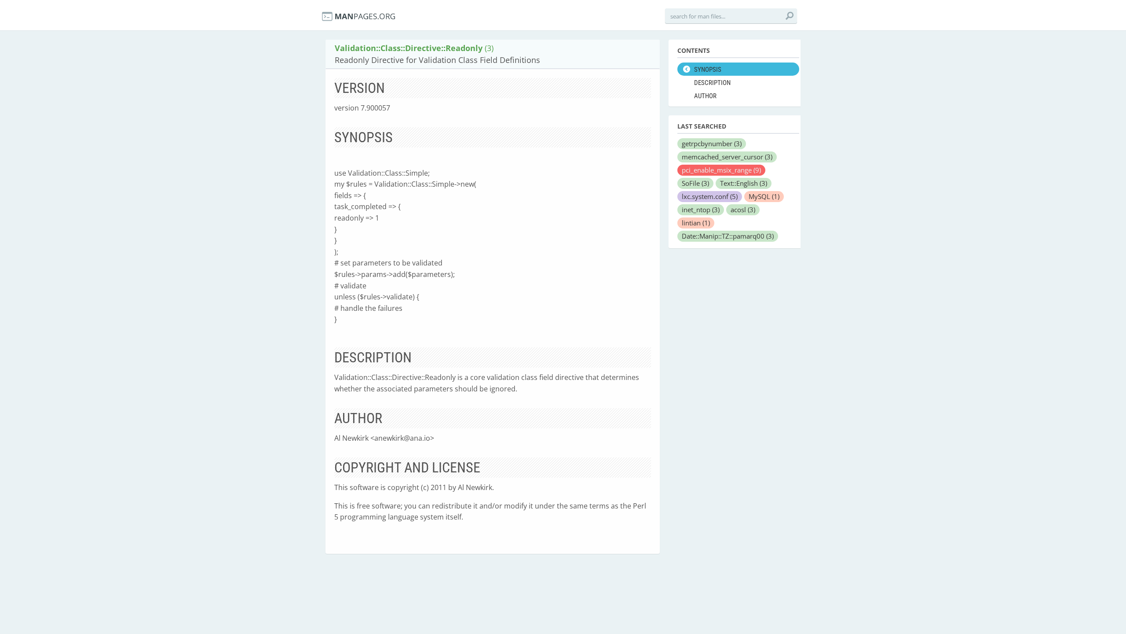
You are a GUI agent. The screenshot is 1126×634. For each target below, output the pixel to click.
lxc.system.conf (710, 196)
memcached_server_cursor (727, 156)
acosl (743, 209)
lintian (696, 222)
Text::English (743, 183)
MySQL (764, 196)
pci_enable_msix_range (721, 170)
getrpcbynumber (712, 143)
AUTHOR (705, 96)
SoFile (695, 183)
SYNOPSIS (707, 70)
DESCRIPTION (712, 83)
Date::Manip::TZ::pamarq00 (728, 236)
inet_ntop (701, 209)
